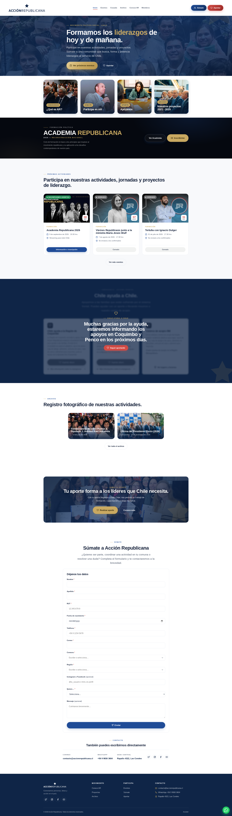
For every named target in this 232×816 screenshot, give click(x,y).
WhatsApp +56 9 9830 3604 (169, 792)
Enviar (118, 725)
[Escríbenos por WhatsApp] (226, 810)
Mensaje (74, 701)
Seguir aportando (117, 348)
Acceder (185, 812)
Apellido (71, 591)
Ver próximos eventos (83, 65)
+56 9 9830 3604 (105, 758)
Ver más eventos (116, 262)
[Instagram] (154, 757)
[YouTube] (166, 757)
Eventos (104, 8)
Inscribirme (179, 138)
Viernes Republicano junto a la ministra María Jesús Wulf (114, 231)
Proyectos (96, 792)
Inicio (95, 8)
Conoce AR (134, 8)
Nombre (70, 579)
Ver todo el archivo (116, 446)
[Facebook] (160, 757)
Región (70, 665)
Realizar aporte (107, 510)
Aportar (217, 8)
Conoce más (129, 510)
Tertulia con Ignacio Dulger (161, 230)
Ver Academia (155, 138)
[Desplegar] (162, 657)
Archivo (123, 8)
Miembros (146, 8)
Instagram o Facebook (80, 677)
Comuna (71, 652)
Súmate (200, 8)
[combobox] (116, 657)
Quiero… (71, 689)
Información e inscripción (66, 249)
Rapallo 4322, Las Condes (129, 758)
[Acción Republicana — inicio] (27, 8)
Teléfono (71, 628)
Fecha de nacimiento (76, 616)
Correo (70, 640)
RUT (69, 604)
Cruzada (113, 8)
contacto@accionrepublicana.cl (78, 758)
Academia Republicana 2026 (63, 230)
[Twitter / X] (148, 757)
